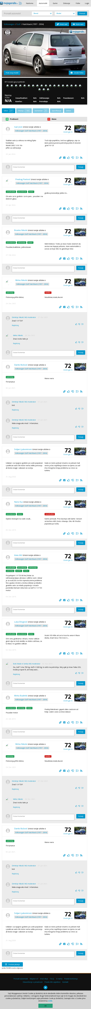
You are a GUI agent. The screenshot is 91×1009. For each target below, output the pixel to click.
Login (87, 3)
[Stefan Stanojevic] (51, 86)
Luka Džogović (20, 622)
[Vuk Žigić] (12, 86)
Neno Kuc (18, 502)
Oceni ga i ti (67, 132)
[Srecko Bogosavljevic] (34, 86)
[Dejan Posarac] (47, 86)
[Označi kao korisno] (68, 157)
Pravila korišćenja (71, 979)
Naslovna (29, 3)
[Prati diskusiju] (81, 157)
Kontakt (65, 982)
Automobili (43, 3)
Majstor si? (34, 979)
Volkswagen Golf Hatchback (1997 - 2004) (31, 131)
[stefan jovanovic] (21, 86)
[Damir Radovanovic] (68, 86)
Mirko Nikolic (21, 280)
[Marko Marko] (55, 86)
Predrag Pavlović (22, 179)
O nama (59, 979)
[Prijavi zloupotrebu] (77, 157)
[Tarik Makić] (64, 86)
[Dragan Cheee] (59, 86)
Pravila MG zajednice (52, 982)
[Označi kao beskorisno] (73, 157)
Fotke (78, 3)
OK (45, 1006)
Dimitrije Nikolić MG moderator (24, 317)
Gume (55, 3)
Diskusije (66, 3)
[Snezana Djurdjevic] (76, 86)
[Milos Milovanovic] (17, 86)
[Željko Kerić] (8, 86)
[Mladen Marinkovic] (81, 86)
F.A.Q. (52, 979)
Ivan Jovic (18, 127)
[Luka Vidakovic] (25, 86)
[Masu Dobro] (40, 90)
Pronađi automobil (21, 979)
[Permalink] (60, 157)
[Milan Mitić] (72, 86)
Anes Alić (18, 555)
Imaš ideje (44, 979)
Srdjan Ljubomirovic (23, 449)
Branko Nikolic (20, 230)
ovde (50, 1001)
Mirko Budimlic (20, 695)
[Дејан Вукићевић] (30, 86)
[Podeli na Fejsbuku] (64, 157)
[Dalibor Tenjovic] (44, 90)
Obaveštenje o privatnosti (33, 982)
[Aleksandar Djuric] (42, 86)
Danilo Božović (20, 365)
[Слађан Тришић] (49, 90)
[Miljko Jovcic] (38, 86)
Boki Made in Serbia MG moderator (26, 664)
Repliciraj (15, 325)
